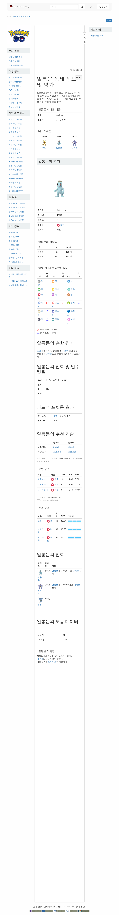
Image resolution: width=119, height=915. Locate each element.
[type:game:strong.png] (47, 302)
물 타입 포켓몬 (14, 127)
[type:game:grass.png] (39, 289)
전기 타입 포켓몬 (15, 136)
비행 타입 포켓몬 (15, 157)
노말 (39, 350)
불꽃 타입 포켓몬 (15, 123)
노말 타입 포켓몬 (15, 119)
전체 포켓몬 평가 (15, 56)
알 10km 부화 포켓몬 (17, 207)
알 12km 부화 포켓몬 (17, 203)
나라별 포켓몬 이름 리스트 (18, 275)
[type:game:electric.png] (53, 289)
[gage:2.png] (74, 537)
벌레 (73, 302)
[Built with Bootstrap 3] (35, 910)
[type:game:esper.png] (53, 302)
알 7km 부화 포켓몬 (16, 211)
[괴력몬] (40, 599)
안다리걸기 (43, 489)
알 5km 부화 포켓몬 (16, 215)
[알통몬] (59, 142)
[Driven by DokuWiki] (84, 910)
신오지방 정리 (14, 245)
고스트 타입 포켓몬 (16, 174)
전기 (57, 289)
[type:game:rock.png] (39, 310)
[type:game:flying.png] (39, 302)
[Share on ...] (70, 69)
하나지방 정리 (14, 249)
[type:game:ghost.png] (53, 310)
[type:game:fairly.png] (68, 319)
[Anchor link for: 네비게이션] (52, 131)
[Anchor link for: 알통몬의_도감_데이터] (39, 626)
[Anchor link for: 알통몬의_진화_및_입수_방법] (48, 371)
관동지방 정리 (14, 232)
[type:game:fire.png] (53, 280)
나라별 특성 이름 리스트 (18, 285)
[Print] (81, 69)
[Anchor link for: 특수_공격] (50, 508)
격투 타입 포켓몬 (15, 144)
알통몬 (59, 147)
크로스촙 (57, 451)
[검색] (82, 6)
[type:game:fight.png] (58, 224)
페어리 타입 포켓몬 (16, 191)
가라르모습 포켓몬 (16, 261)
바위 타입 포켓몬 (15, 170)
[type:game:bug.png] (68, 302)
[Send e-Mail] (77, 69)
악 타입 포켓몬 (14, 182)
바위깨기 (57, 447)
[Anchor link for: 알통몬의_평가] (62, 161)
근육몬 (75, 147)
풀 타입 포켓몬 (14, 132)
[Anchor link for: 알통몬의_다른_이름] (62, 109)
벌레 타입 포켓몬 (15, 165)
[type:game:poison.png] (53, 294)
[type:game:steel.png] (53, 319)
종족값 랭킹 (13, 98)
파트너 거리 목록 (15, 102)
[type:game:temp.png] (47, 280)
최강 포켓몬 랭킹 (15, 77)
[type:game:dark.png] (39, 319)
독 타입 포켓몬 (14, 148)
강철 (57, 319)
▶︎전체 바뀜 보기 (96, 35)
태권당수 (42, 484)
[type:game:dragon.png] (68, 310)
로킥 (40, 520)
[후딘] (44, 142)
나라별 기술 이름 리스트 (18, 281)
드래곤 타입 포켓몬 (16, 178)
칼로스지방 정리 (15, 253)
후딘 (44, 147)
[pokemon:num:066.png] (59, 185)
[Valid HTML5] (60, 910)
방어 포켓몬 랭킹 (15, 81)
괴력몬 (49, 353)
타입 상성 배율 (14, 107)
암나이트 (52, 661)
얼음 (73, 289)
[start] (19, 34)
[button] (91, 6)
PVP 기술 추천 (14, 90)
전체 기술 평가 (14, 61)
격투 (62, 224)
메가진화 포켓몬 (15, 85)
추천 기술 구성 (14, 94)
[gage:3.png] (74, 520)
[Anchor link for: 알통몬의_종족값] (58, 241)
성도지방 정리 (14, 236)
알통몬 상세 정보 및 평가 (22, 16)
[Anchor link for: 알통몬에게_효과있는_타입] (69, 267)
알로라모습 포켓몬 (16, 257)
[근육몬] (74, 142)
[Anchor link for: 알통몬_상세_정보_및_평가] (56, 84)
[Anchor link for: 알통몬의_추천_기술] (76, 433)
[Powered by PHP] (48, 910)
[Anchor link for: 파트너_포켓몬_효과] (76, 407)
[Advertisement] (18, 332)
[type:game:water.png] (68, 280)
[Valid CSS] (72, 910)
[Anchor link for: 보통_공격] (50, 469)
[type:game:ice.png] (68, 289)
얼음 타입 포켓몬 (15, 140)
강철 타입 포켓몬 (15, 186)
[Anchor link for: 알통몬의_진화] (66, 554)
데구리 (40, 658)
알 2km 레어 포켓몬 (16, 220)
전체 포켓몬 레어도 (16, 65)
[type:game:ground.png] (68, 294)
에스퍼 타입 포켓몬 (16, 161)
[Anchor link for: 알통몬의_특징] (56, 651)
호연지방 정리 (14, 240)
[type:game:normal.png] (39, 280)
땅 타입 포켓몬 (14, 153)
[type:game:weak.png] (79, 302)
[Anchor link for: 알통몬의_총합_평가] (76, 342)
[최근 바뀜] (74, 69)
